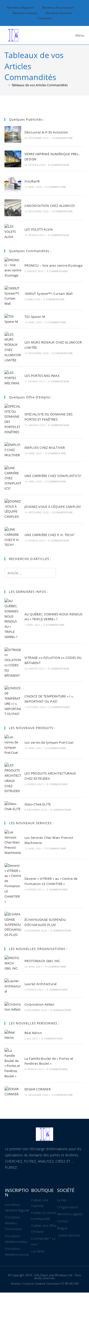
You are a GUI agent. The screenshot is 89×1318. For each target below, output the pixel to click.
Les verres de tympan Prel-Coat (48, 742)
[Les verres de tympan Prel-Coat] (12, 745)
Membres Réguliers (20, 7)
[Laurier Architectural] (12, 986)
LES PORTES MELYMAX (42, 375)
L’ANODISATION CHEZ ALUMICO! (49, 205)
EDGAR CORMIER (37, 1089)
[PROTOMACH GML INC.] (12, 963)
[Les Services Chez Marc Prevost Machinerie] (12, 842)
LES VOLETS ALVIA (38, 229)
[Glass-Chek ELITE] (12, 806)
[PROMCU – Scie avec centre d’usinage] (12, 268)
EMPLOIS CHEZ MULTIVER (44, 447)
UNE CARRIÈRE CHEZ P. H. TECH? (49, 535)
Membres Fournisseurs (58, 7)
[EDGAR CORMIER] (12, 1091)
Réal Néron (33, 1033)
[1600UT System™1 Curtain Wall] (12, 296)
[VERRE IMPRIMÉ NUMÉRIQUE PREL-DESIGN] (12, 159)
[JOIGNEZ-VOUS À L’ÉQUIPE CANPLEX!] (12, 509)
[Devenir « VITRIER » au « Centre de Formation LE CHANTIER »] (12, 883)
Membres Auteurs (25, 13)
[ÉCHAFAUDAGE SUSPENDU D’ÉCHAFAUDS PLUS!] (12, 924)
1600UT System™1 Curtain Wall (48, 293)
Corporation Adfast (39, 1004)
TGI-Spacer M (34, 316)
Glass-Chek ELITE (37, 804)
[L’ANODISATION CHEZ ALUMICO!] (12, 207)
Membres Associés (59, 13)
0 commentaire (62, 138)
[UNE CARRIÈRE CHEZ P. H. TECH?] (12, 537)
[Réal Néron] (12, 1035)
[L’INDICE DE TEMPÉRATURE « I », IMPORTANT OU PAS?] (12, 701)
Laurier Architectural (40, 984)
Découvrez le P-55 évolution (46, 132)
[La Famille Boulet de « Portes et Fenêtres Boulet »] (12, 1063)
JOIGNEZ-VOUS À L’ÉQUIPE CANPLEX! (52, 506)
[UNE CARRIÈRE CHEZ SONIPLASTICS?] (12, 478)
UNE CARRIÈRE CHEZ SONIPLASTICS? (52, 476)
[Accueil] (5, 85)
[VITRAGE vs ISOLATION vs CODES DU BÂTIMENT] (12, 662)
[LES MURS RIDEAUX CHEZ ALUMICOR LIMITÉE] (12, 347)
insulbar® (32, 181)
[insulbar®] (12, 183)
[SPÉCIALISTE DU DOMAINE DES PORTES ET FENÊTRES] (12, 419)
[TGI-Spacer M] (12, 319)
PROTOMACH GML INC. (42, 961)
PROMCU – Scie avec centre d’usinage (53, 265)
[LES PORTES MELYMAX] (12, 378)
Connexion (44, 18)
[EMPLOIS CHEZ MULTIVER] (12, 449)
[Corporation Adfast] (12, 1007)
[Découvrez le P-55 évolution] (12, 134)
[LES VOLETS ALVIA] (12, 231)
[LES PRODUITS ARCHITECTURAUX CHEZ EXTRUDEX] (12, 778)
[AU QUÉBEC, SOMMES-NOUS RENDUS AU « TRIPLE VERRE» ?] (12, 618)
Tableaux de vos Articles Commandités (40, 85)
